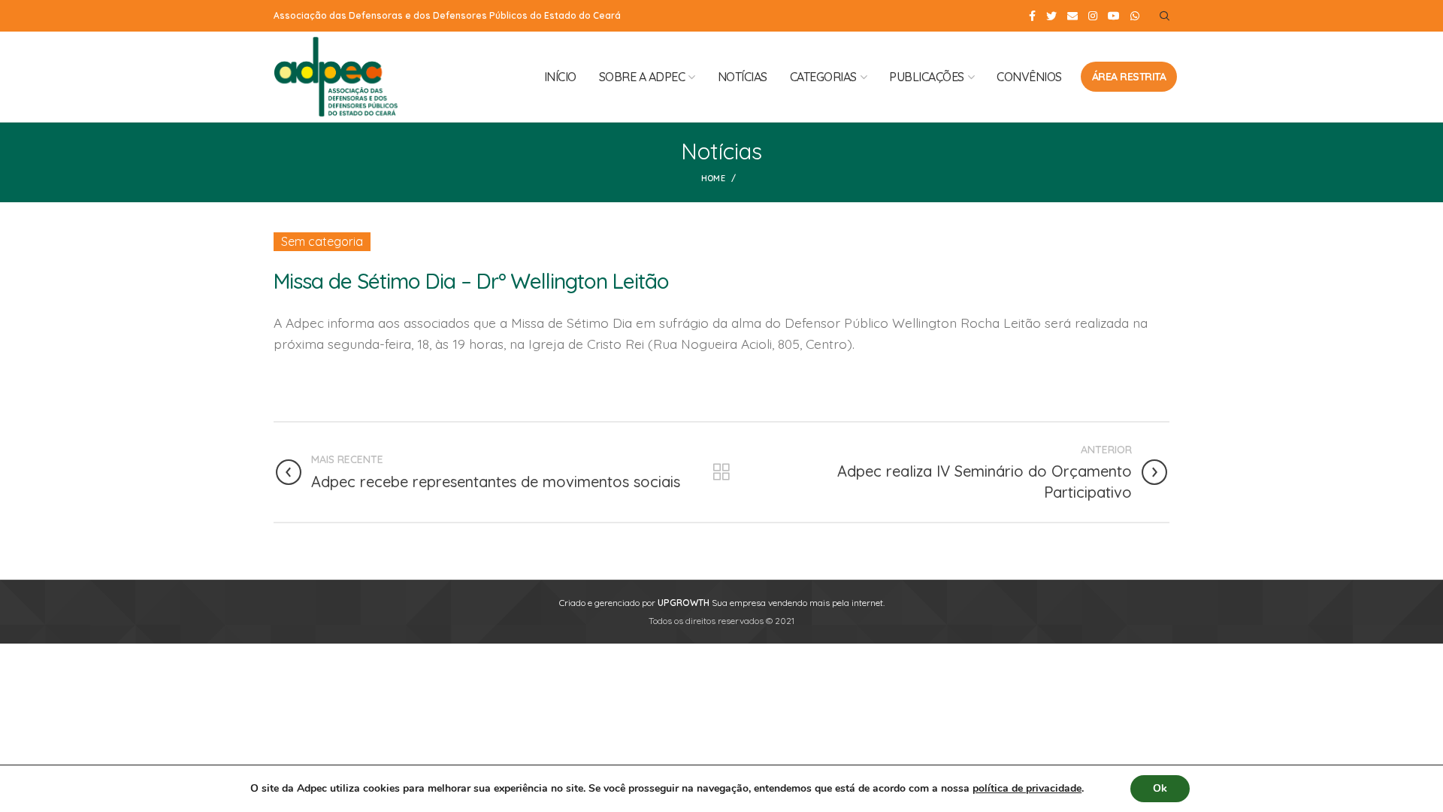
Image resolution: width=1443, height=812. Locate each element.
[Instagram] (1093, 16)
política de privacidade (1027, 788)
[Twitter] (1051, 16)
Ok (1160, 788)
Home (713, 178)
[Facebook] (1032, 16)
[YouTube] (1114, 16)
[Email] (1072, 16)
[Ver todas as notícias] (721, 472)
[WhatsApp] (1135, 16)
